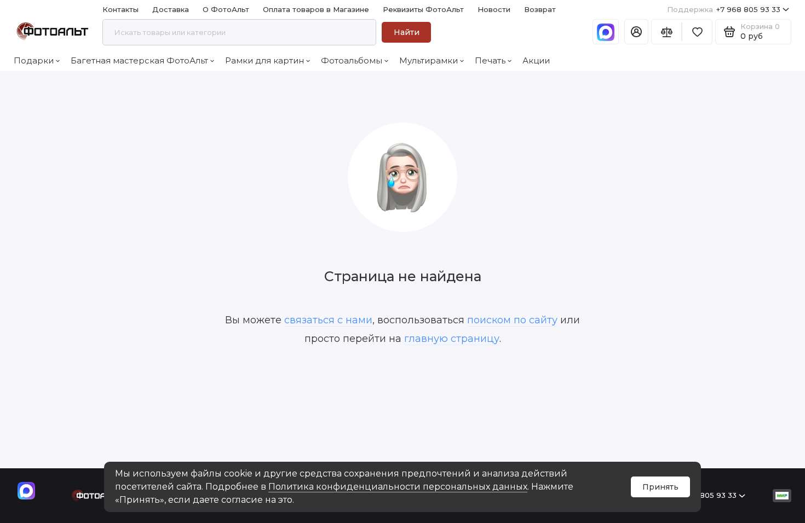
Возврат (540, 9)
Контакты (120, 9)
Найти (406, 32)
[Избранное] (697, 31)
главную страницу (451, 339)
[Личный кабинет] (636, 31)
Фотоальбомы (351, 60)
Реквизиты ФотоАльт (423, 9)
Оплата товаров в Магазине (316, 9)
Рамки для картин (264, 60)
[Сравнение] (666, 31)
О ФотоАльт (226, 9)
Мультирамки (428, 60)
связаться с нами (328, 320)
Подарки (34, 60)
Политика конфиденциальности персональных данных (397, 486)
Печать (490, 60)
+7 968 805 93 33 (723, 9)
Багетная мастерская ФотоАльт (139, 60)
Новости (494, 9)
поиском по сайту (512, 320)
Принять (660, 487)
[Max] (605, 32)
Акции (536, 60)
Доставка (170, 9)
